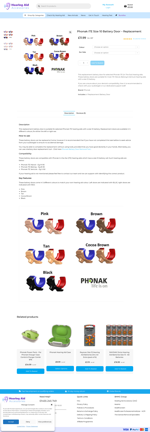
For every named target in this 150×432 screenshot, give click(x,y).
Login (108, 8)
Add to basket (97, 63)
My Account (108, 5)
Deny (28, 422)
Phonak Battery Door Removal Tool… (76, 149)
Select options (61, 369)
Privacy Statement (32, 426)
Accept (11, 422)
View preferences (44, 422)
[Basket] (125, 6)
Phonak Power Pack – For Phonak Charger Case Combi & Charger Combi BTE (30, 356)
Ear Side (82, 52)
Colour (81, 47)
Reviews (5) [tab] (81, 113)
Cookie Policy (21, 426)
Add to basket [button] (32, 371)
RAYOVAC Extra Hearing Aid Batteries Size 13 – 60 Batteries (119, 354)
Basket (130, 5)
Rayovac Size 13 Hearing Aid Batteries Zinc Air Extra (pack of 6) (90, 354)
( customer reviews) (139, 38)
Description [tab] (69, 113)
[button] (52, 405)
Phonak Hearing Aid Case (60, 352)
